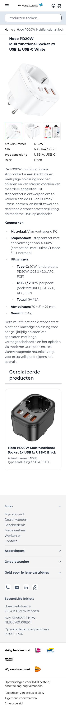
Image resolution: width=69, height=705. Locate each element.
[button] (33, 506)
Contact (11, 541)
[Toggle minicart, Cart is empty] (59, 5)
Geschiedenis (15, 525)
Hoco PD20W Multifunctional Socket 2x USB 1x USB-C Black (32, 450)
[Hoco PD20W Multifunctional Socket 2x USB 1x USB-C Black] (33, 417)
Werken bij (13, 536)
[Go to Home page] (29, 6)
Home (9, 29)
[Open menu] (7, 5)
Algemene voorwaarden (21, 698)
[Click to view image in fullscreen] (33, 89)
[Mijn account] (53, 6)
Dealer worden (16, 519)
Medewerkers (15, 530)
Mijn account (15, 514)
